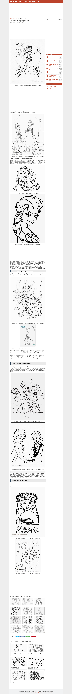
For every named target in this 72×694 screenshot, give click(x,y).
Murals (38, 1)
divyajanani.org (15, 1)
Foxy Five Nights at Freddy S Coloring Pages (18, 653)
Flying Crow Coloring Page (53, 71)
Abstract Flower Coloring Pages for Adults (35, 653)
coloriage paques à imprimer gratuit (41, 692)
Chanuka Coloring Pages (15, 667)
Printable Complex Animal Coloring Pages (35, 681)
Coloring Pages (28, 1)
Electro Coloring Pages (52, 60)
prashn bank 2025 (49, 692)
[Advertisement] (36, 10)
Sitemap (29, 689)
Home (23, 1)
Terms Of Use (39, 689)
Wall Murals (34, 1)
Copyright (35, 689)
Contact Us (32, 689)
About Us (43, 689)
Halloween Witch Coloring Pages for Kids (17, 681)
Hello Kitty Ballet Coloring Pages (33, 667)
